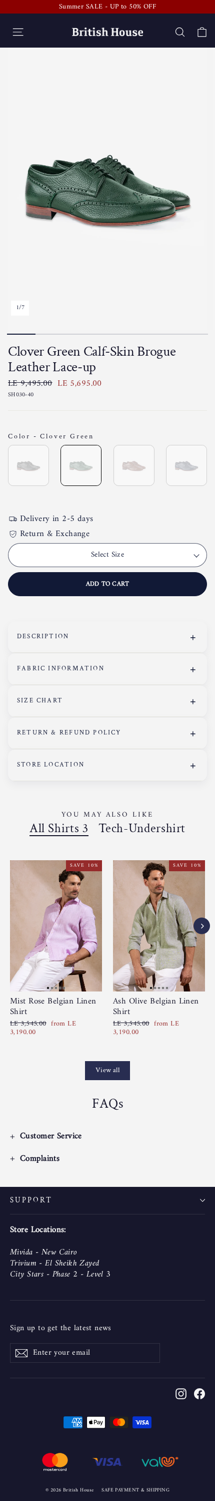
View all (108, 1070)
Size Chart (40, 700)
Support (31, 1200)
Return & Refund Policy (69, 732)
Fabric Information (60, 668)
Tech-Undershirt (142, 828)
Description (43, 636)
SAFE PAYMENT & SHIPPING (136, 1490)
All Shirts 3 (59, 828)
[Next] (202, 926)
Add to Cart (108, 584)
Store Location (50, 765)
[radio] (28, 465)
